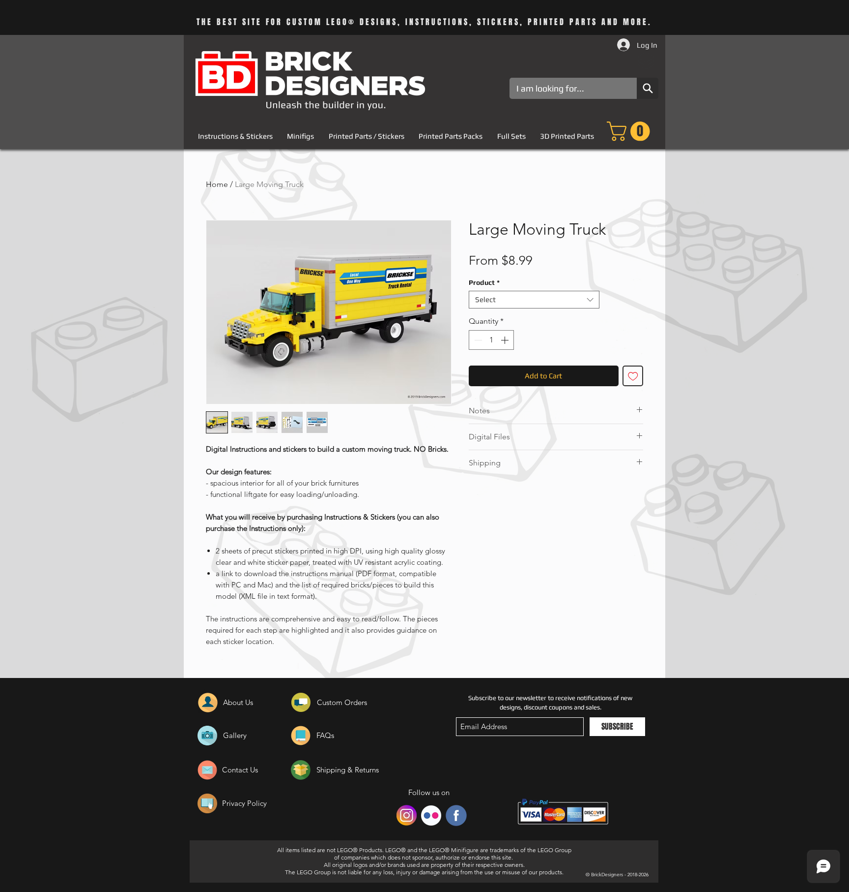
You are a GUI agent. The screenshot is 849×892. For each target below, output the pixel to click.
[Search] (647, 88)
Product (484, 282)
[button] (630, 131)
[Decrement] (477, 340)
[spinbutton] (491, 340)
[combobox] (534, 299)
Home (217, 184)
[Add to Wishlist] (633, 376)
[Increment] (505, 340)
